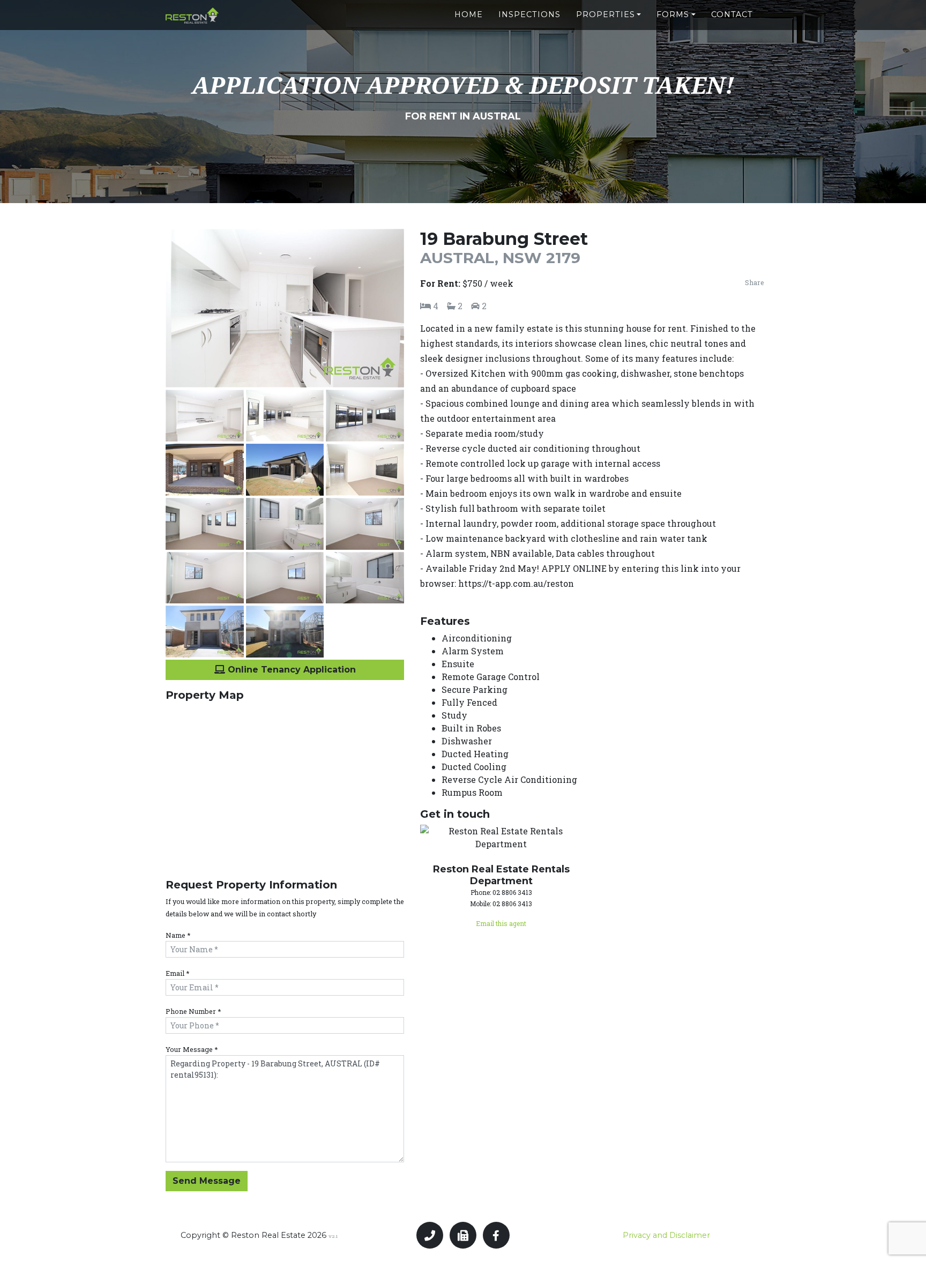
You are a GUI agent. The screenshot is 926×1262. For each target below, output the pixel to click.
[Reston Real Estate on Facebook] (496, 1235)
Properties (605, 14)
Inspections (529, 14)
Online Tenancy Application (290, 669)
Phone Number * (193, 1011)
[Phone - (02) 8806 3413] (429, 1235)
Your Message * (192, 1049)
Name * (178, 935)
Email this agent (501, 923)
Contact (732, 14)
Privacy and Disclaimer (666, 1235)
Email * (178, 973)
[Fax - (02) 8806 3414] (463, 1235)
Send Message (207, 1181)
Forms (672, 14)
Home (468, 14)
